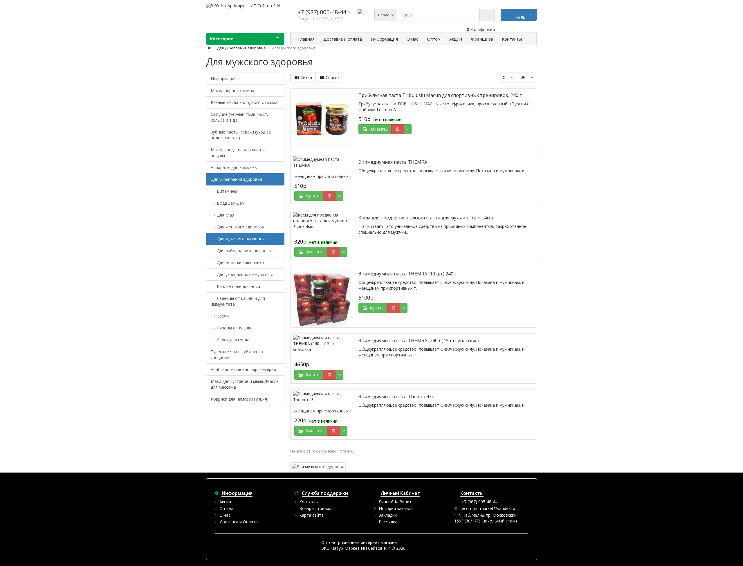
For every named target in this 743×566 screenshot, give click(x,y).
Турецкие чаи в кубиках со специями (237, 354)
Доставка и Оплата (238, 521)
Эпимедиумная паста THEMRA (392, 162)
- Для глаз (222, 215)
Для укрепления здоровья (241, 48)
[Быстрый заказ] (397, 129)
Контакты (309, 501)
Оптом (226, 508)
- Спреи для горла (230, 340)
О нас (224, 515)
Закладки (388, 515)
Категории (222, 39)
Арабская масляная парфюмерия (243, 369)
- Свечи (220, 316)
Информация (224, 78)
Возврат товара (315, 508)
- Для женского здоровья (237, 227)
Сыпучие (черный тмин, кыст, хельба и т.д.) (239, 117)
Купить (311, 196)
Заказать (377, 129)
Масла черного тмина (232, 90)
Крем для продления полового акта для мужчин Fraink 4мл (425, 218)
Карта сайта (311, 515)
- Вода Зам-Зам (228, 203)
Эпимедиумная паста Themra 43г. (396, 396)
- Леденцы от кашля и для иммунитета (238, 301)
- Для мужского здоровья (238, 238)
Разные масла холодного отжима (244, 102)
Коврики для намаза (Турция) (239, 399)
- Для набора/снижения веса (241, 250)
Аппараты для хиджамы (234, 167)
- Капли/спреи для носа (235, 286)
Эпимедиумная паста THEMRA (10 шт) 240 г (407, 274)
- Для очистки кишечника (237, 262)
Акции (225, 501)
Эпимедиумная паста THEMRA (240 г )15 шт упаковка (418, 340)
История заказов (396, 508)
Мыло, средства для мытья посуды (238, 152)
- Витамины (224, 191)
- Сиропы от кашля (231, 328)
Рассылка (388, 521)
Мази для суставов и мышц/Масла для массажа (245, 384)
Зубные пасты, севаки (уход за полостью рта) (241, 134)
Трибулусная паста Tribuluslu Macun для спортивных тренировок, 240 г (440, 95)
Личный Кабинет (395, 501)
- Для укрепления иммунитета (242, 274)
